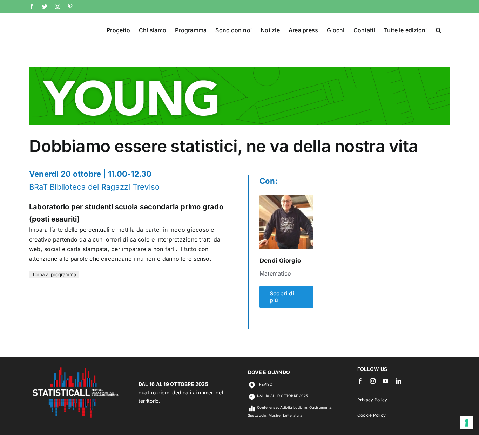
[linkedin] (398, 381)
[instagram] (373, 381)
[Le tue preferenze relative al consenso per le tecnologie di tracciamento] (466, 422)
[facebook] (360, 381)
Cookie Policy (371, 415)
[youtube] (385, 381)
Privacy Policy (372, 399)
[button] (438, 29)
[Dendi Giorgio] (286, 199)
